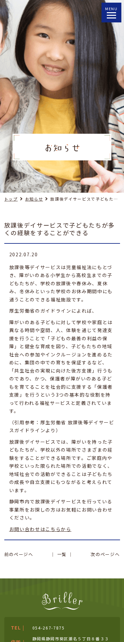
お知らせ (34, 199)
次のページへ (105, 554)
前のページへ (18, 554)
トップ (11, 199)
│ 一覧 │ (62, 554)
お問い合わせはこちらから (40, 529)
